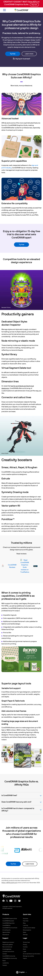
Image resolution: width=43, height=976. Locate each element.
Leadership (5, 963)
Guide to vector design (29, 927)
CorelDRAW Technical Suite (9, 927)
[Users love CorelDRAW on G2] (3, 566)
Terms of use (26, 942)
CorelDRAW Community (8, 956)
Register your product (8, 942)
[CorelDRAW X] (7, 901)
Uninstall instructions (8, 951)
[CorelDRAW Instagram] (15, 901)
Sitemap (25, 934)
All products (5, 934)
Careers (4, 965)
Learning (25, 925)
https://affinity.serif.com (9, 882)
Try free (12, 54)
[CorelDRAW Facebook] (3, 901)
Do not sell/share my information (31, 953)
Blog (24, 923)
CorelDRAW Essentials (8, 923)
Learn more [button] (29, 54)
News (24, 932)
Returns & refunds (7, 946)
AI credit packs (6, 930)
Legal (24, 951)
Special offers (6, 932)
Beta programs (27, 930)
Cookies (25, 946)
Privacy (25, 944)
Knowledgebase (6, 949)
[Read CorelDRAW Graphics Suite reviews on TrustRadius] (24, 566)
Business (25, 918)
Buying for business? (23, 59)
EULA (24, 949)
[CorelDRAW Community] (19, 901)
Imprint (25, 958)
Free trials (25, 920)
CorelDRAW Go (6, 925)
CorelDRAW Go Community (9, 958)
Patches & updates (7, 944)
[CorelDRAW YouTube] (11, 901)
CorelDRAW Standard (8, 920)
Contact (4, 953)
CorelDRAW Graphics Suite (9, 918)
